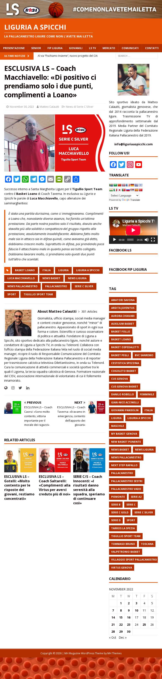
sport (11, 294)
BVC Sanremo (144, 355)
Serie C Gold (119, 512)
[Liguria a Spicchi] (81, 16)
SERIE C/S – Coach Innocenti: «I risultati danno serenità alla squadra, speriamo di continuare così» (89, 489)
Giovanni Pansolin (125, 410)
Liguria (63, 270)
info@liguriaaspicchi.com (133, 144)
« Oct (112, 637)
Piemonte (118, 497)
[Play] (114, 240)
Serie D (116, 520)
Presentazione (14, 48)
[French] (128, 185)
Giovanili (75, 48)
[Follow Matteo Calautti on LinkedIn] (26, 388)
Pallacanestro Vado (126, 489)
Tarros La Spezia (123, 528)
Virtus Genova (121, 567)
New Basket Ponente (126, 442)
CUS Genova (119, 379)
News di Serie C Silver (79, 107)
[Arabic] (115, 185)
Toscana (147, 544)
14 (113, 617)
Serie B (115, 504)
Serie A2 (136, 497)
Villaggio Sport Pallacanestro (134, 559)
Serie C (131, 504)
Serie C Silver (84, 286)
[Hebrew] (140, 185)
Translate (135, 200)
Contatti (152, 48)
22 (121, 625)
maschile (117, 426)
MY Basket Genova (124, 434)
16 (128, 617)
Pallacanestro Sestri (126, 481)
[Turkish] (140, 190)
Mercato (109, 48)
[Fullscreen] (153, 240)
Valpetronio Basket (125, 552)
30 (128, 632)
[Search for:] (137, 56)
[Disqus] (54, 563)
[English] (124, 185)
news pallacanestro (22, 286)
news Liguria (77, 278)
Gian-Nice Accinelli (125, 402)
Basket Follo (120, 331)
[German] (132, 185)
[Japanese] (119, 190)
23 (128, 625)
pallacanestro (56, 286)
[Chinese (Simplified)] (119, 185)
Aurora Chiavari (123, 316)
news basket (51, 278)
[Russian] (128, 190)
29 (121, 632)
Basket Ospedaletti (125, 347)
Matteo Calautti (49, 107)
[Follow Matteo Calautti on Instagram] (11, 388)
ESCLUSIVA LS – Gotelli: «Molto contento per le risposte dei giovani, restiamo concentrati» (19, 487)
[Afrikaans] (111, 185)
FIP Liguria (54, 48)
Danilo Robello (122, 394)
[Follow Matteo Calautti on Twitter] (18, 388)
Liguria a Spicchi (88, 270)
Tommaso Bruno (123, 544)
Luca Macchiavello (21, 278)
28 (113, 632)
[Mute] (146, 240)
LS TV (92, 48)
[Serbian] (132, 190)
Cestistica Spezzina (125, 363)
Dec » (123, 637)
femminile (147, 394)
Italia (46, 270)
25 (144, 625)
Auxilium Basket (122, 324)
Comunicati (130, 48)
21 (113, 625)
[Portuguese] (124, 190)
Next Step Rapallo (124, 465)
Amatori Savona (123, 300)
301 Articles (89, 311)
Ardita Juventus (122, 308)
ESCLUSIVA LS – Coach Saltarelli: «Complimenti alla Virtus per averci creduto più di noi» (54, 485)
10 (136, 610)
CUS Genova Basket (124, 386)
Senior (36, 48)
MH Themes (114, 653)
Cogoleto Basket (123, 371)
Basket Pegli (120, 355)
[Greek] (136, 185)
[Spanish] (136, 190)
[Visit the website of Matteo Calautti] (5, 388)
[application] (133, 230)
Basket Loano (25, 270)
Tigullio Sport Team (38, 294)
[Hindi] (111, 190)
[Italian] (115, 190)
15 (121, 617)
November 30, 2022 (22, 107)
